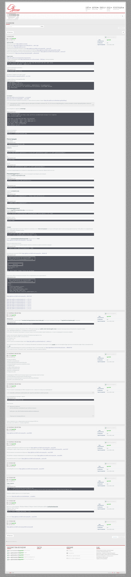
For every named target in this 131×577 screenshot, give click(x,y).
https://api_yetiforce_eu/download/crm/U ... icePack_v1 (39, 341)
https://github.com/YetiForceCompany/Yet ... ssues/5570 (31, 468)
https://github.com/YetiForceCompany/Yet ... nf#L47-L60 (19, 296)
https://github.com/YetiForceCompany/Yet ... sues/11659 (40, 452)
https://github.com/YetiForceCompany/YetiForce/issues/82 (20, 527)
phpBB (10, 572)
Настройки (115, 537)
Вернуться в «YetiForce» (12, 541)
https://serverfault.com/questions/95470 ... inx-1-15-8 (18, 76)
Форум (94, 8)
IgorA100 (14, 38)
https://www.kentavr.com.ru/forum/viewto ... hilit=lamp (32, 59)
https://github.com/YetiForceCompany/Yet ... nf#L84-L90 (34, 253)
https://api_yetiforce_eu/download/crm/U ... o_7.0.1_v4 (19, 299)
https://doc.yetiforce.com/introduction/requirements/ (19, 57)
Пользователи (71, 553)
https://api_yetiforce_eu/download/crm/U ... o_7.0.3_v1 (19, 302)
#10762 (9, 386)
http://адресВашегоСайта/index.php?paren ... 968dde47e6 (59, 347)
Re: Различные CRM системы (14, 313)
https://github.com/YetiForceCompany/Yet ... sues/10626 (19, 433)
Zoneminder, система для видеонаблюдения (20, 554)
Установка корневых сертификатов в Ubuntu (20, 550)
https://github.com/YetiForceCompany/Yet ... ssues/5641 (49, 455)
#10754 (9, 38)
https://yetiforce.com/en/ (21, 43)
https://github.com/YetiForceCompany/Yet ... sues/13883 (19, 240)
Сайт (87, 8)
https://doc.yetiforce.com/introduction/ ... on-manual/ (19, 97)
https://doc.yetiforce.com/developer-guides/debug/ (55, 100)
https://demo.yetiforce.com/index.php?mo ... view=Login (26, 45)
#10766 (9, 429)
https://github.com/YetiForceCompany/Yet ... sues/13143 (24, 516)
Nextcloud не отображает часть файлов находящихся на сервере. (24, 557)
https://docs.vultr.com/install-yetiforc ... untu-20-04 (18, 98)
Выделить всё (12, 61)
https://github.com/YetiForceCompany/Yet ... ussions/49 (34, 458)
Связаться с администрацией (74, 555)
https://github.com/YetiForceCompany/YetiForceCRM (48, 50)
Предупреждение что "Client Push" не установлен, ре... (22, 559)
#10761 (9, 355)
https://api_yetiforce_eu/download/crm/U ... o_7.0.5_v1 (19, 305)
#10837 (9, 479)
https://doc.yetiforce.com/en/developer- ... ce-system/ (23, 496)
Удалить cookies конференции (73, 558)
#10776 (9, 465)
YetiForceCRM (10, 23)
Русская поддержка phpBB (10, 575)
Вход (109, 8)
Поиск (102, 8)
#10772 (9, 444)
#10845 (9, 523)
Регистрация (117, 8)
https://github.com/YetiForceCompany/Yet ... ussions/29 (38, 48)
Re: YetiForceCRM (11, 463)
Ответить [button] (10, 32)
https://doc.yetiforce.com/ (20, 47)
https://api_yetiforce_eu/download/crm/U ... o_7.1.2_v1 (19, 308)
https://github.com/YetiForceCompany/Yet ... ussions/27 (53, 51)
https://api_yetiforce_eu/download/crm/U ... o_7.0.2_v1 (19, 301)
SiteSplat (118, 572)
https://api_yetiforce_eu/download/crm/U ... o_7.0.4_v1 (19, 304)
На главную (70, 550)
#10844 (9, 502)
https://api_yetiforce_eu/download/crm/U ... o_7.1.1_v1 (19, 307)
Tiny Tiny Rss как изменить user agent (19, 552)
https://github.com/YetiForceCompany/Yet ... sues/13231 (43, 447)
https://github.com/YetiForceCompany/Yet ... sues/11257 (55, 449)
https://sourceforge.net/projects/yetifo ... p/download (27, 53)
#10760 (9, 315)
